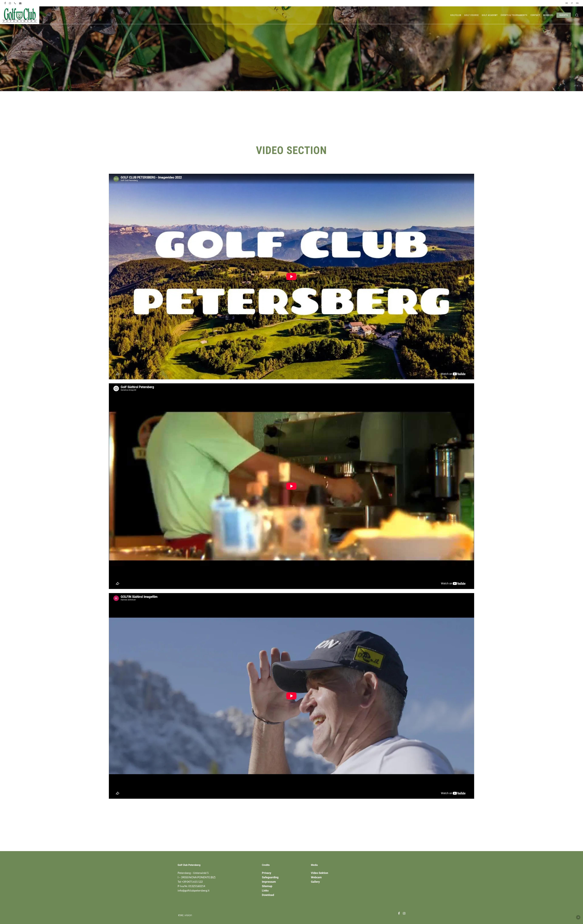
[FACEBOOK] (5, 3)
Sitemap (267, 886)
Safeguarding (270, 877)
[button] (578, 917)
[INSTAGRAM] (10, 3)
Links (265, 890)
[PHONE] (15, 3)
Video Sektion (319, 872)
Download (268, 895)
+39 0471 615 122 (192, 881)
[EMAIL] (20, 3)
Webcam (316, 877)
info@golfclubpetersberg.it (194, 890)
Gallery (315, 881)
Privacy (266, 872)
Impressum (269, 881)
